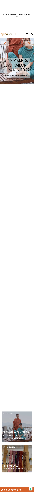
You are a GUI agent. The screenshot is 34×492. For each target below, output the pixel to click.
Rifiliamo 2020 (10, 465)
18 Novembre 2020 (9, 447)
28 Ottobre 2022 (8, 413)
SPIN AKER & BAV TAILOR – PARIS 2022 (17, 65)
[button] (5, 43)
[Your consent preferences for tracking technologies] (30, 488)
